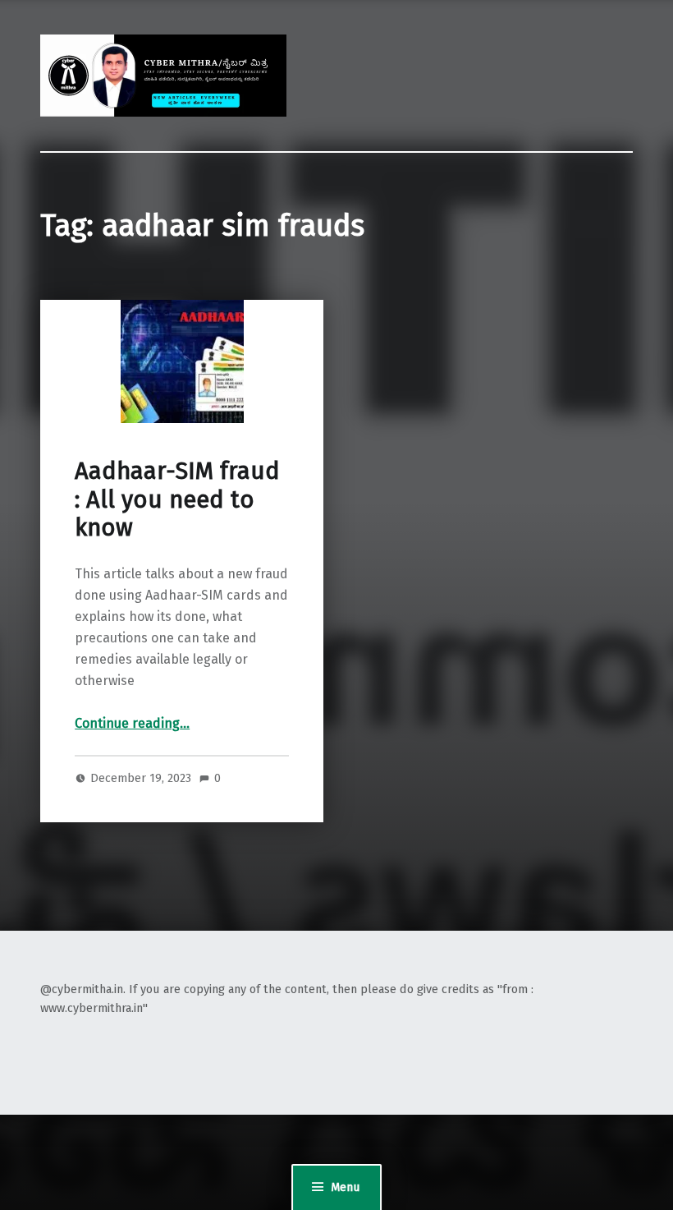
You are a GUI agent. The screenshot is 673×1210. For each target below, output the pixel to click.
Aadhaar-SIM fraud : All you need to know (177, 499)
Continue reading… (132, 723)
